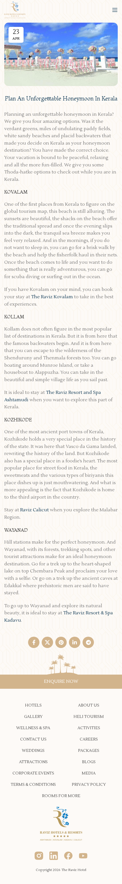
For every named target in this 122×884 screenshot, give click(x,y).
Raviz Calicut (34, 510)
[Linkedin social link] (74, 642)
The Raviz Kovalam (52, 297)
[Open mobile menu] (115, 10)
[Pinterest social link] (61, 642)
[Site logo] (15, 9)
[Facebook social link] (33, 642)
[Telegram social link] (88, 642)
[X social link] (47, 642)
